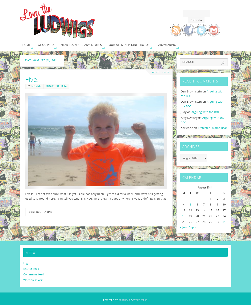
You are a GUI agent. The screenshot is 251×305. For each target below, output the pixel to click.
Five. (32, 79)
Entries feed (31, 269)
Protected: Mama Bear (212, 128)
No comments (160, 72)
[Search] (223, 63)
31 (224, 222)
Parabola (124, 300)
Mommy (36, 86)
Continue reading (41, 211)
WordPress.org (33, 280)
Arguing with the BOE (205, 112)
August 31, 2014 (56, 86)
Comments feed (33, 274)
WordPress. (140, 300)
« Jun (183, 227)
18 (183, 216)
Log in (27, 263)
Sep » (192, 227)
